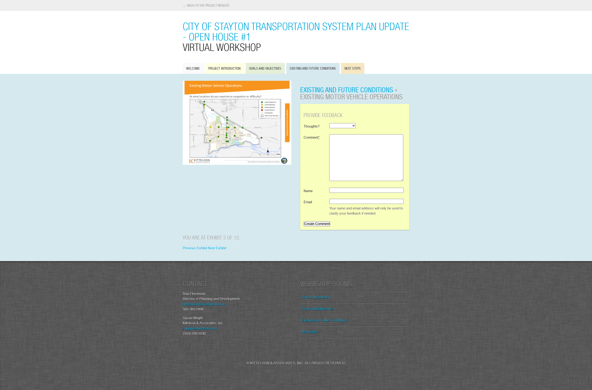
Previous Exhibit (195, 248)
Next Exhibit (217, 248)
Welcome (193, 68)
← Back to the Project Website (206, 5)
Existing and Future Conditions (313, 68)
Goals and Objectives (265, 68)
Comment (312, 137)
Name (308, 191)
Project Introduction (224, 68)
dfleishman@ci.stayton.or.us (204, 304)
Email (308, 202)
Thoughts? (312, 126)
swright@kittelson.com (200, 328)
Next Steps (353, 68)
